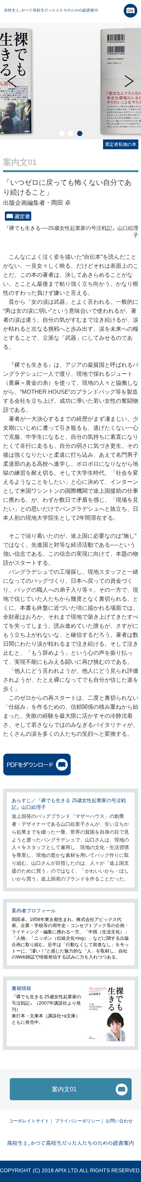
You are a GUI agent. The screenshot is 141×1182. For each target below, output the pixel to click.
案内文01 (64, 1089)
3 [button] (79, 133)
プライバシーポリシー (77, 1121)
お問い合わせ (119, 1121)
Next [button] (129, 81)
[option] (70, 81)
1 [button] (61, 133)
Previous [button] (11, 81)
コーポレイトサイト (29, 1121)
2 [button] (70, 133)
